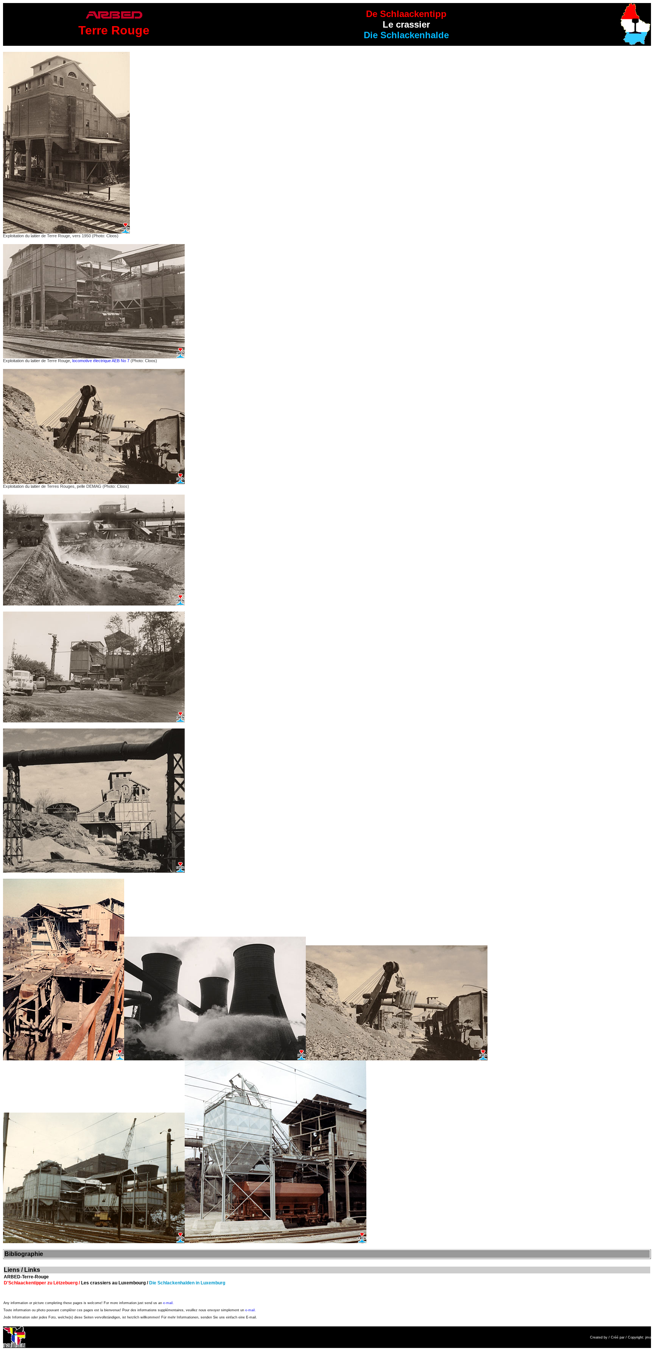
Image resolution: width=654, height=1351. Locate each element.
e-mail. (168, 1303)
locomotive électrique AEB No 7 (100, 360)
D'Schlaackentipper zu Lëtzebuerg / (42, 1283)
